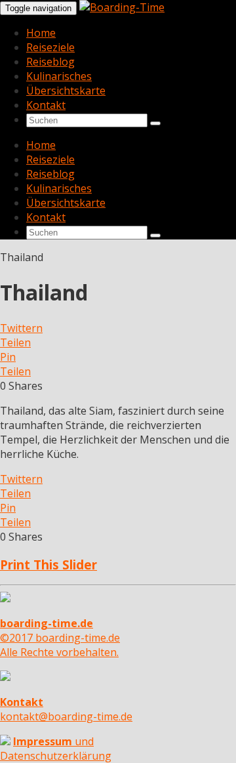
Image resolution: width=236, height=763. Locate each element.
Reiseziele (50, 47)
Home (41, 33)
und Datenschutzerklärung (55, 748)
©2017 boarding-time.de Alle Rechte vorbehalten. (60, 637)
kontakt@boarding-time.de (66, 709)
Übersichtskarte (66, 90)
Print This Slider (48, 564)
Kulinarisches (59, 76)
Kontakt (46, 105)
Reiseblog (50, 61)
